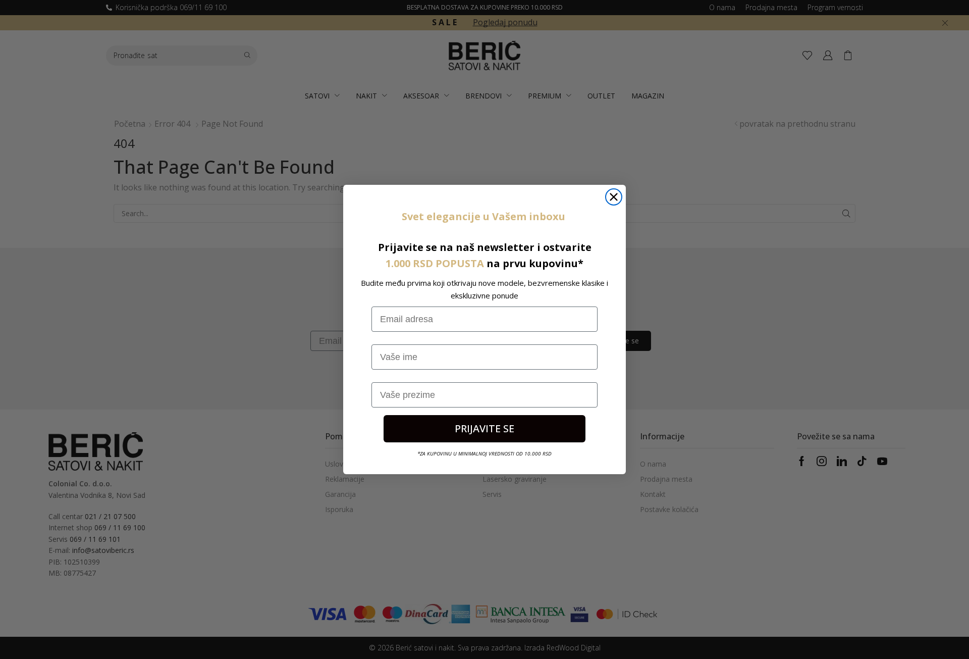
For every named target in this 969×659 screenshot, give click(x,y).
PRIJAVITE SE (484, 428)
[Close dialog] (614, 197)
